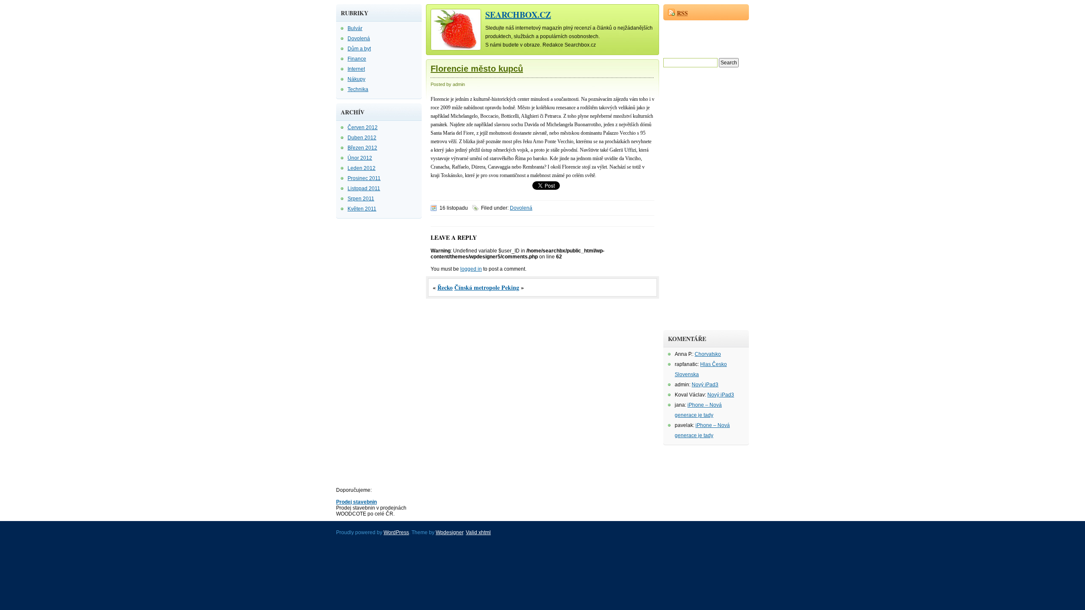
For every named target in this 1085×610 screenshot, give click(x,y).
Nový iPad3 (705, 385)
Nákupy (356, 79)
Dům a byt (359, 49)
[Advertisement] (370, 350)
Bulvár (355, 28)
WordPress (396, 532)
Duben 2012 (362, 138)
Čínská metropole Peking (486, 287)
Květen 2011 (362, 209)
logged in (471, 269)
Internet (356, 69)
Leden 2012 (362, 168)
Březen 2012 (362, 148)
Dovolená (359, 39)
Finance (357, 59)
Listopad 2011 (364, 188)
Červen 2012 (363, 127)
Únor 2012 (360, 158)
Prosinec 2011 (364, 178)
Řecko (445, 287)
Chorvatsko (708, 354)
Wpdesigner (449, 532)
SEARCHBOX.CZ (518, 14)
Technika (358, 89)
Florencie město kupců (477, 68)
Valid (478, 532)
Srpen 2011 (361, 199)
